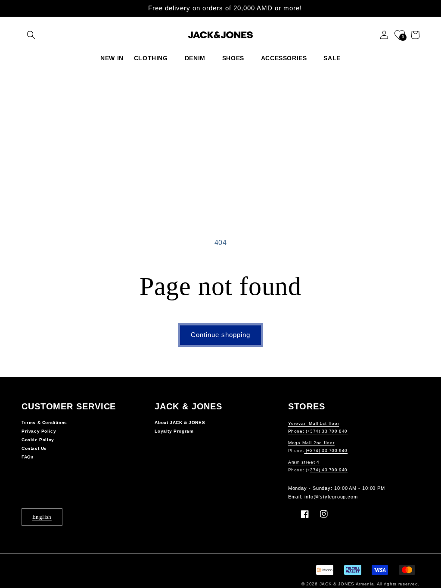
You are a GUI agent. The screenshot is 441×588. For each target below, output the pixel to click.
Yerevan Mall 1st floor (313, 423)
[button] (31, 34)
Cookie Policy (38, 439)
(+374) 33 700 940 (326, 450)
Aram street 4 (304, 462)
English (42, 517)
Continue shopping (220, 334)
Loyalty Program (174, 431)
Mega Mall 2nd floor (311, 442)
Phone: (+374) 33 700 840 (318, 431)
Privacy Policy (39, 431)
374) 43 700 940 (329, 469)
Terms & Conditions (44, 422)
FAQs (28, 457)
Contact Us (34, 448)
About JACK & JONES (180, 422)
